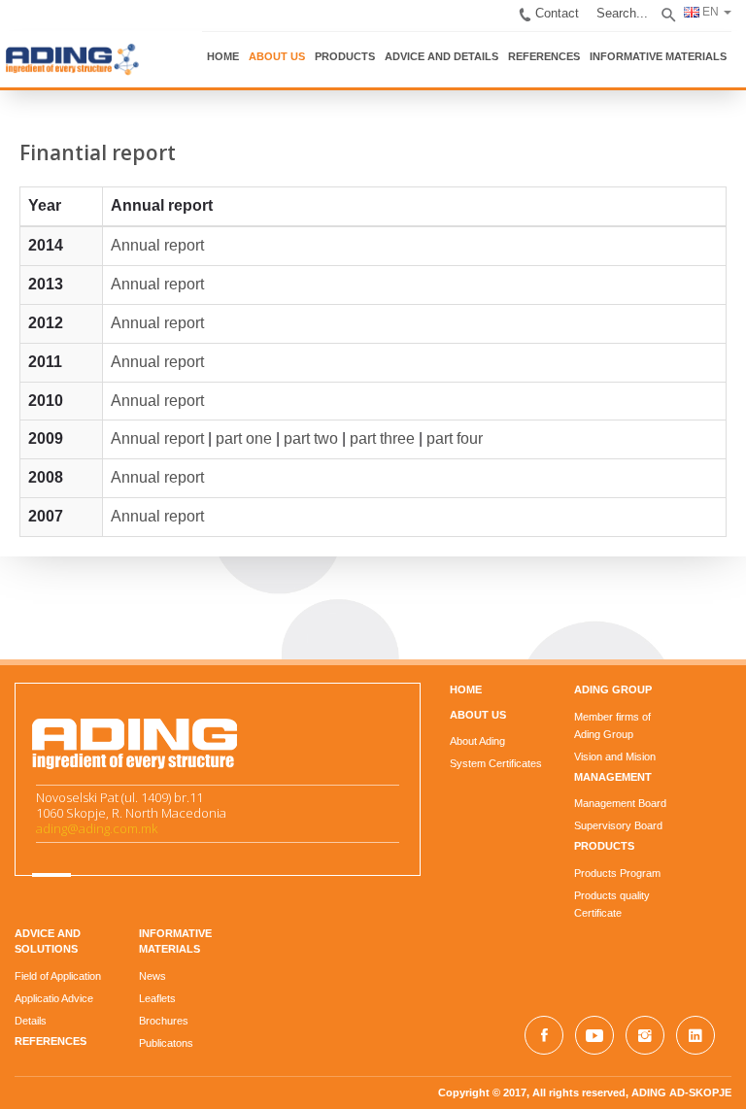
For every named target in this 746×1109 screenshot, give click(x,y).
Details (31, 1020)
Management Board (620, 803)
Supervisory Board (618, 825)
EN (709, 11)
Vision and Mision (615, 756)
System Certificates (496, 763)
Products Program (617, 873)
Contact (557, 13)
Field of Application (58, 976)
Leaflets (157, 998)
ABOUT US (277, 56)
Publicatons (166, 1043)
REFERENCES (544, 56)
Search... (622, 13)
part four (454, 438)
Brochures (163, 1020)
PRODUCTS (345, 56)
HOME (223, 56)
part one (244, 438)
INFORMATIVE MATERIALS (658, 56)
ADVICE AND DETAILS (441, 56)
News (152, 976)
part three (382, 438)
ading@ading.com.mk (96, 828)
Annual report (157, 245)
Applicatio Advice (54, 998)
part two (311, 438)
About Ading (477, 741)
